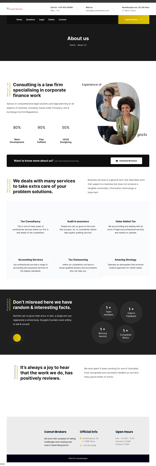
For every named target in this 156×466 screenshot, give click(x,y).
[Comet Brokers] (15, 9)
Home (72, 45)
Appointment (131, 19)
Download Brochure (128, 161)
